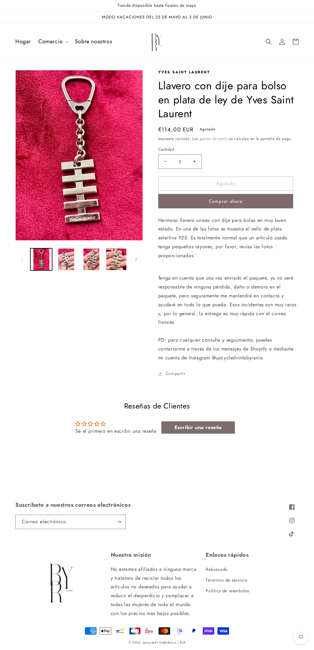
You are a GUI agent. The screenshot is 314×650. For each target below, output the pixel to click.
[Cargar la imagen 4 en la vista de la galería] (116, 259)
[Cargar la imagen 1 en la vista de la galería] (41, 259)
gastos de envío (214, 138)
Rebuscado (217, 569)
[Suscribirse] (118, 522)
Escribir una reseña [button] (198, 427)
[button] (53, 41)
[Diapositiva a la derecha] (136, 259)
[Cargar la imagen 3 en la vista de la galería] (91, 259)
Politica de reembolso (228, 591)
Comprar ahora (225, 201)
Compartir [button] (175, 373)
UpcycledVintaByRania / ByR (164, 642)
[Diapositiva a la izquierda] (22, 259)
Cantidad (166, 149)
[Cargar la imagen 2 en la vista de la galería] (66, 259)
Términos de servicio (226, 580)
